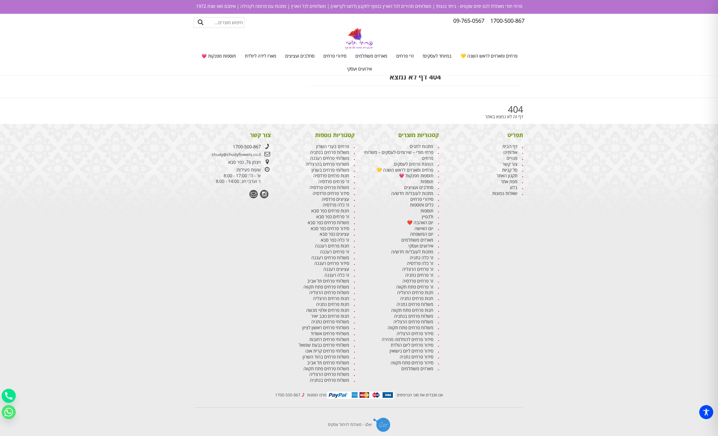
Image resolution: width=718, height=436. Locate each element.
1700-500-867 (247, 147)
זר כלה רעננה (337, 275)
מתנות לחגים (421, 146)
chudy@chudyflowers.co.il (236, 154)
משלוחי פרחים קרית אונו (327, 351)
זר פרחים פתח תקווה (414, 287)
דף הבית (509, 146)
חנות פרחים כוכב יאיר (330, 316)
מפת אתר (509, 182)
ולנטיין (427, 217)
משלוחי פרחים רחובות (329, 339)
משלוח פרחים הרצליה (413, 322)
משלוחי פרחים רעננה (329, 158)
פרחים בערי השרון (332, 146)
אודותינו (510, 152)
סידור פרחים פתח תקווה (412, 363)
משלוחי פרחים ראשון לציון (325, 328)
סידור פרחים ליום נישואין (411, 351)
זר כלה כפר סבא (335, 240)
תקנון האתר (506, 176)
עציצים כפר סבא (334, 234)
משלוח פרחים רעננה (330, 258)
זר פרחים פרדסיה (417, 281)
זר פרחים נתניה (419, 275)
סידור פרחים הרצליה (415, 334)
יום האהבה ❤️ (420, 223)
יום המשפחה (421, 234)
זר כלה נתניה (421, 258)
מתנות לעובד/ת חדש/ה (412, 193)
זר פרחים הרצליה (417, 269)
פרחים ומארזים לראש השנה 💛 (489, 56)
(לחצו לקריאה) (343, 6)
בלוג (513, 187)
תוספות (426, 182)
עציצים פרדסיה (335, 199)
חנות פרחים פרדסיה (331, 176)
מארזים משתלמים (371, 56)
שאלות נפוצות (504, 193)
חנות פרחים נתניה (416, 298)
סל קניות (509, 170)
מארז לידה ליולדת (260, 56)
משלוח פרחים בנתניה (413, 316)
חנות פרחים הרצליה (415, 293)
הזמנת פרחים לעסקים (413, 164)
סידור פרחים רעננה (331, 263)
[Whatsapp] (9, 412)
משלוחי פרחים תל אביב (328, 281)
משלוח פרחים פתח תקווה (410, 328)
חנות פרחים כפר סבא (330, 211)
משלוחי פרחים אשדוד (329, 334)
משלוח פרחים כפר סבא (328, 223)
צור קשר (509, 164)
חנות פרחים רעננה (332, 246)
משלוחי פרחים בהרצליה (327, 164)
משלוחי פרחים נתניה (330, 322)
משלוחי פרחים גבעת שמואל (324, 345)
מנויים (512, 158)
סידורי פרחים (334, 56)
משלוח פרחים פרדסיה (329, 187)
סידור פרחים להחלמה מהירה (407, 339)
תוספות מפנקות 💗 (218, 56)
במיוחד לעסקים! (437, 56)
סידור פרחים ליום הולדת (412, 345)
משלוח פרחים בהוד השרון (326, 357)
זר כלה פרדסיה (420, 263)
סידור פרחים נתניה (416, 357)
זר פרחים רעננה (334, 252)
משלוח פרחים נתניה (415, 304)
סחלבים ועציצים (299, 56)
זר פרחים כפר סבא (332, 217)
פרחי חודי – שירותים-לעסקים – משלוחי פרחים (398, 155)
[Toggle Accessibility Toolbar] (706, 412)
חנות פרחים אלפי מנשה (327, 310)
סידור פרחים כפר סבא (330, 228)
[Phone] (9, 396)
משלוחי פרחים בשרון (330, 170)
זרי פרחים (405, 56)
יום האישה (424, 228)
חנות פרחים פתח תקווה (412, 310)
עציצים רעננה (336, 269)
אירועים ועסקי (359, 69)
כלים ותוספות (421, 205)
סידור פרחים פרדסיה (331, 193)
